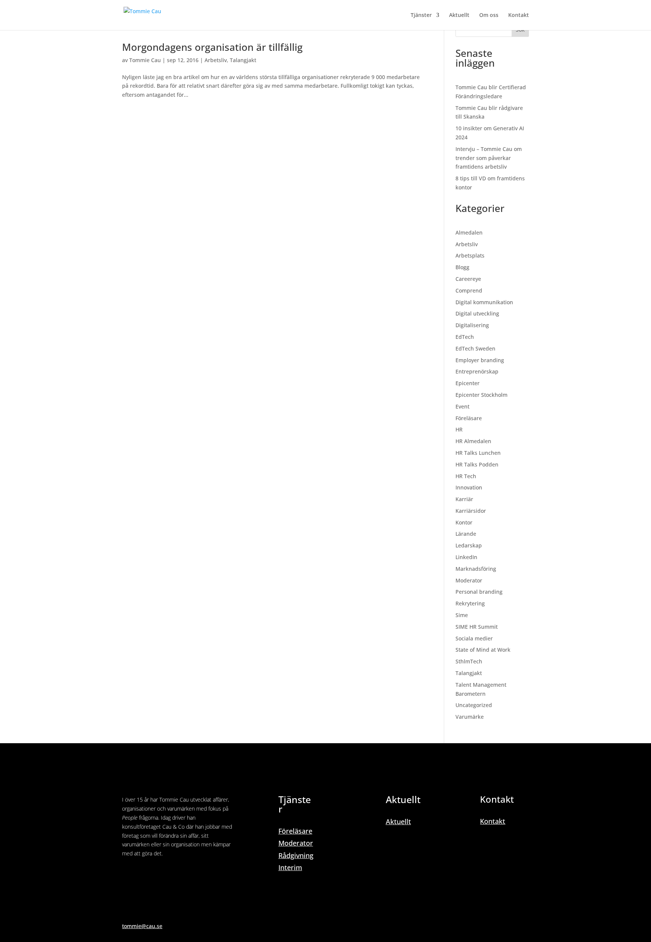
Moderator (468, 580)
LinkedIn (466, 557)
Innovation (468, 487)
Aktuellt (459, 15)
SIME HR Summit (476, 626)
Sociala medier (474, 638)
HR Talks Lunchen (478, 452)
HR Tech (465, 476)
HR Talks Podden (476, 464)
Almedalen (469, 232)
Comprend (468, 290)
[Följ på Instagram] (143, 875)
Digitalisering (472, 325)
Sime (461, 615)
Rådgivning (295, 855)
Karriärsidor (470, 510)
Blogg (462, 267)
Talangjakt (243, 60)
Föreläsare (468, 418)
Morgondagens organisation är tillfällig (212, 47)
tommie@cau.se (142, 926)
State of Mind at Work (482, 649)
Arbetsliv (216, 60)
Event (462, 406)
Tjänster (421, 15)
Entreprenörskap (476, 371)
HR (459, 429)
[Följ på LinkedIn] (128, 875)
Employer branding (479, 360)
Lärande (465, 533)
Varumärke (469, 716)
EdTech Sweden (475, 348)
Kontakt (518, 15)
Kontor (463, 522)
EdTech (464, 336)
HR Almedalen (473, 441)
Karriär (464, 499)
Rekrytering (470, 603)
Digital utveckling (477, 313)
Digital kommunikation (484, 302)
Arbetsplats (469, 255)
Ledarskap (468, 545)
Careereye (468, 278)
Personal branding (479, 591)
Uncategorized (473, 705)
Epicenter (467, 383)
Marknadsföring (475, 568)
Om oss (488, 15)
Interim (290, 867)
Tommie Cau (145, 60)
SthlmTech (468, 661)
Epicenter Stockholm (481, 394)
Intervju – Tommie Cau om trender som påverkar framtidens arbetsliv (488, 158)
